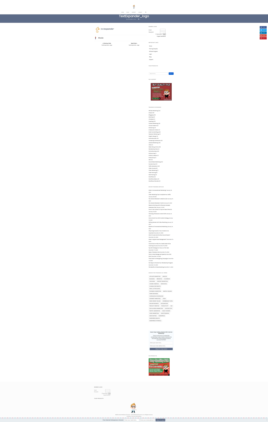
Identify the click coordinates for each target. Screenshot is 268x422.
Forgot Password (161, 36)
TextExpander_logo (134, 16)
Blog (128, 12)
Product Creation (153, 155)
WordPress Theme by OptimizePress (134, 416)
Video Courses (152, 168)
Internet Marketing (153, 142)
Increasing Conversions (154, 140)
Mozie (100, 38)
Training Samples (153, 48)
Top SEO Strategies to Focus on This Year (159, 248)
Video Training (152, 172)
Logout (140, 12)
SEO (150, 159)
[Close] (266, 419)
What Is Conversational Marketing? (157, 190)
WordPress (151, 176)
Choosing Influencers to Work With (157, 213)
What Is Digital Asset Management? (158, 239)
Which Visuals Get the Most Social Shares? (159, 235)
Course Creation (153, 125)
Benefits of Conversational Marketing (158, 226)
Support (134, 12)
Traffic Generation (153, 166)
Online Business (153, 151)
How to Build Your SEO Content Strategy (159, 218)
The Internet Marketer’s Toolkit (156, 203)
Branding (151, 117)
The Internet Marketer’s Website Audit (158, 198)
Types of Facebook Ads (154, 252)
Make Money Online (153, 147)
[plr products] (159, 366)
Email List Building (153, 132)
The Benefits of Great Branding (156, 267)
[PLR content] (161, 92)
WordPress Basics (153, 179)
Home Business (152, 138)
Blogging (151, 115)
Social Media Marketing (155, 162)
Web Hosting (152, 174)
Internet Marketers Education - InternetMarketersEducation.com (131, 414)
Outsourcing (152, 153)
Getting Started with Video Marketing (158, 222)
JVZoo (150, 144)
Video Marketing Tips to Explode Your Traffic (160, 194)
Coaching (151, 121)
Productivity (152, 157)
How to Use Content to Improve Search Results (160, 209)
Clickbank (151, 119)
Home (122, 12)
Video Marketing (153, 170)
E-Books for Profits (153, 130)
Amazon (151, 112)
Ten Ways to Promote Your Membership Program (161, 262)
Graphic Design (152, 136)
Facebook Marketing (154, 134)
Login (150, 54)
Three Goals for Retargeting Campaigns (158, 258)
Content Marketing (153, 123)
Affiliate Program (153, 51)
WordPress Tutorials (154, 181)
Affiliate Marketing (153, 110)
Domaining (151, 127)
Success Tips (152, 164)
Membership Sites (153, 149)
